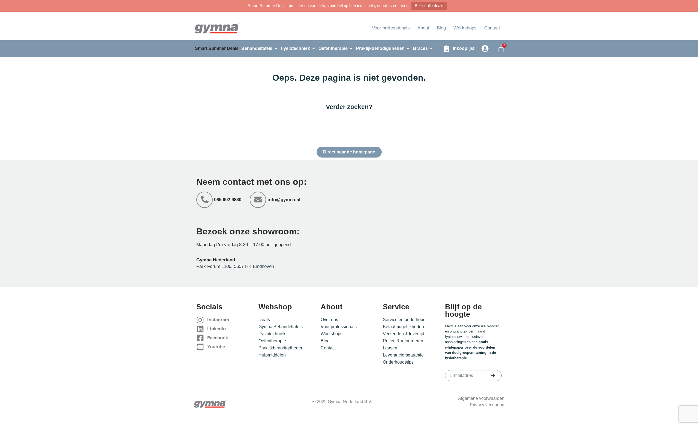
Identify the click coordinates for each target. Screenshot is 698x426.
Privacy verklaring (487, 405)
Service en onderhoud (404, 319)
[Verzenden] (493, 375)
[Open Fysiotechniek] (313, 48)
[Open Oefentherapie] (351, 48)
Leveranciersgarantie (403, 355)
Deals (264, 319)
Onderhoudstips (398, 362)
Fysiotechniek (271, 333)
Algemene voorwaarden (481, 398)
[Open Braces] (431, 48)
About (423, 28)
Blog (441, 28)
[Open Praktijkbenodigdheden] (408, 48)
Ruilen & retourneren (403, 341)
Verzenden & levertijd (403, 333)
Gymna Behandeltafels (280, 326)
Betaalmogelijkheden (403, 326)
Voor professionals (391, 28)
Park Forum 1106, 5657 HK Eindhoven (235, 266)
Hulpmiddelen (272, 355)
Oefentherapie (272, 341)
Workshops (465, 28)
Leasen (390, 348)
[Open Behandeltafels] (276, 48)
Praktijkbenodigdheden (280, 348)
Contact (492, 28)
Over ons (329, 319)
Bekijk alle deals (429, 5)
